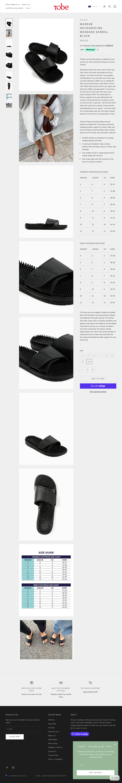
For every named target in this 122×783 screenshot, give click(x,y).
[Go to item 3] (9, 43)
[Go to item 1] (9, 23)
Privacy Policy (53, 755)
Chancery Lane (53, 732)
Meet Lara (52, 735)
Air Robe (51, 728)
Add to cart (98, 379)
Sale (28, 8)
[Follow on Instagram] (13, 767)
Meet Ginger (52, 739)
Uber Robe (52, 724)
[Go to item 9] (9, 105)
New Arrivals (13, 4)
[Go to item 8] (9, 96)
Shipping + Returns (55, 747)
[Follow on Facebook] (7, 767)
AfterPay (51, 720)
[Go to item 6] (9, 75)
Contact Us (52, 751)
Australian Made (14, 8)
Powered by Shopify (56, 776)
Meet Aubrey (53, 743)
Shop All (26, 4)
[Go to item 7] (9, 86)
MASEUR (84, 20)
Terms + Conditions (55, 759)
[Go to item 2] (9, 33)
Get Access (95, 773)
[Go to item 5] (9, 65)
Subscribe (14, 737)
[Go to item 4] (9, 54)
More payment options (98, 392)
